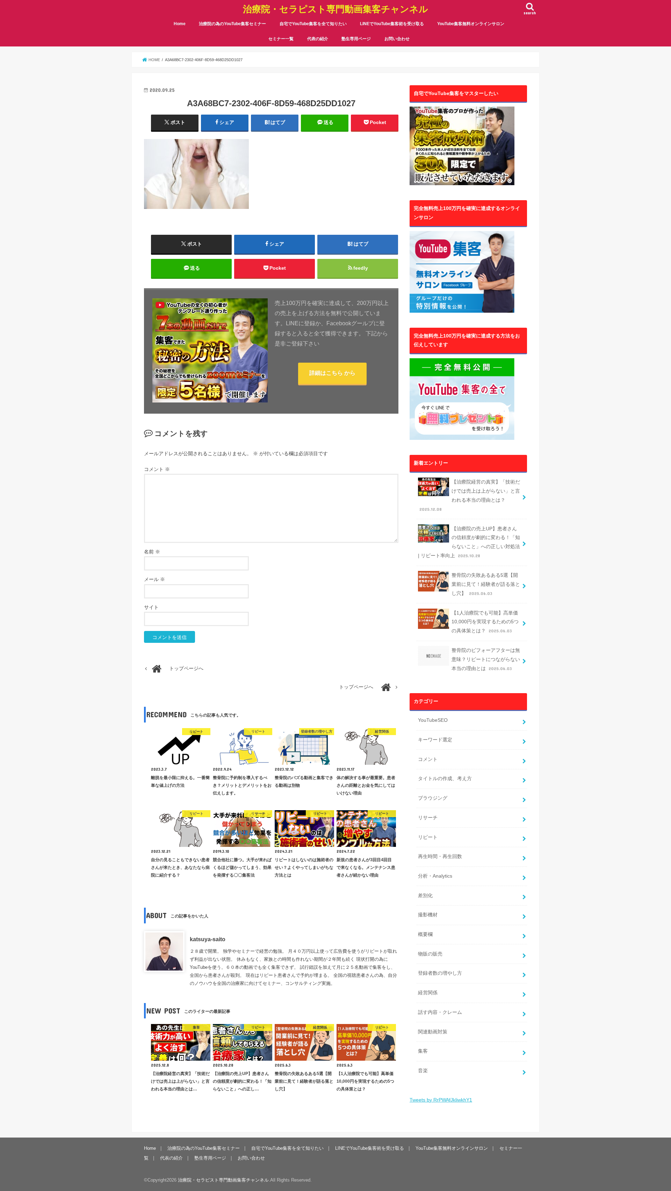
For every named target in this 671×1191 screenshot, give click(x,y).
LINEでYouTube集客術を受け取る (392, 23)
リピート (428, 837)
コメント (157, 469)
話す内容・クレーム (440, 1012)
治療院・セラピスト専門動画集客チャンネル (335, 8)
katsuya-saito (207, 939)
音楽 (423, 1070)
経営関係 (428, 992)
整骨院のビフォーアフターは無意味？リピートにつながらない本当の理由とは (486, 659)
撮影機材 (428, 914)
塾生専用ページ (356, 38)
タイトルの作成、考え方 (445, 778)
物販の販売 (430, 954)
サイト (151, 607)
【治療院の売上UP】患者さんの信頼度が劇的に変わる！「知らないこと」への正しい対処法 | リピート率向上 (469, 542)
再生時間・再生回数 (440, 856)
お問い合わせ (397, 38)
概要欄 (425, 934)
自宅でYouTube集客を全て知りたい (313, 23)
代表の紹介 (317, 38)
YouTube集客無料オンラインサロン (470, 23)
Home (180, 23)
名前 (152, 551)
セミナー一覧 (281, 38)
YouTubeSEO (433, 720)
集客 (423, 1051)
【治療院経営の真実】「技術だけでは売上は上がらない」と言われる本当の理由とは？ (469, 495)
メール (154, 579)
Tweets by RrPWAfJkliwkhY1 (441, 1100)
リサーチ (428, 817)
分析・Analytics (435, 876)
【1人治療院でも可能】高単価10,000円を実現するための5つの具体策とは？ (485, 622)
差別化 (425, 895)
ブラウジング (432, 798)
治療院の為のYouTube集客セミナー (232, 23)
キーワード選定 (435, 739)
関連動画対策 (432, 1031)
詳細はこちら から (332, 373)
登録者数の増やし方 (440, 973)
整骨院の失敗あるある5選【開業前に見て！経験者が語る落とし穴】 (486, 584)
